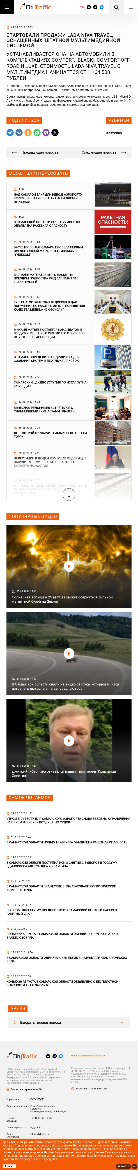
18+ (82, 7)
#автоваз (114, 133)
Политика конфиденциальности (88, 1055)
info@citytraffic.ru (39, 1134)
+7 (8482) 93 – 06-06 (41, 1118)
